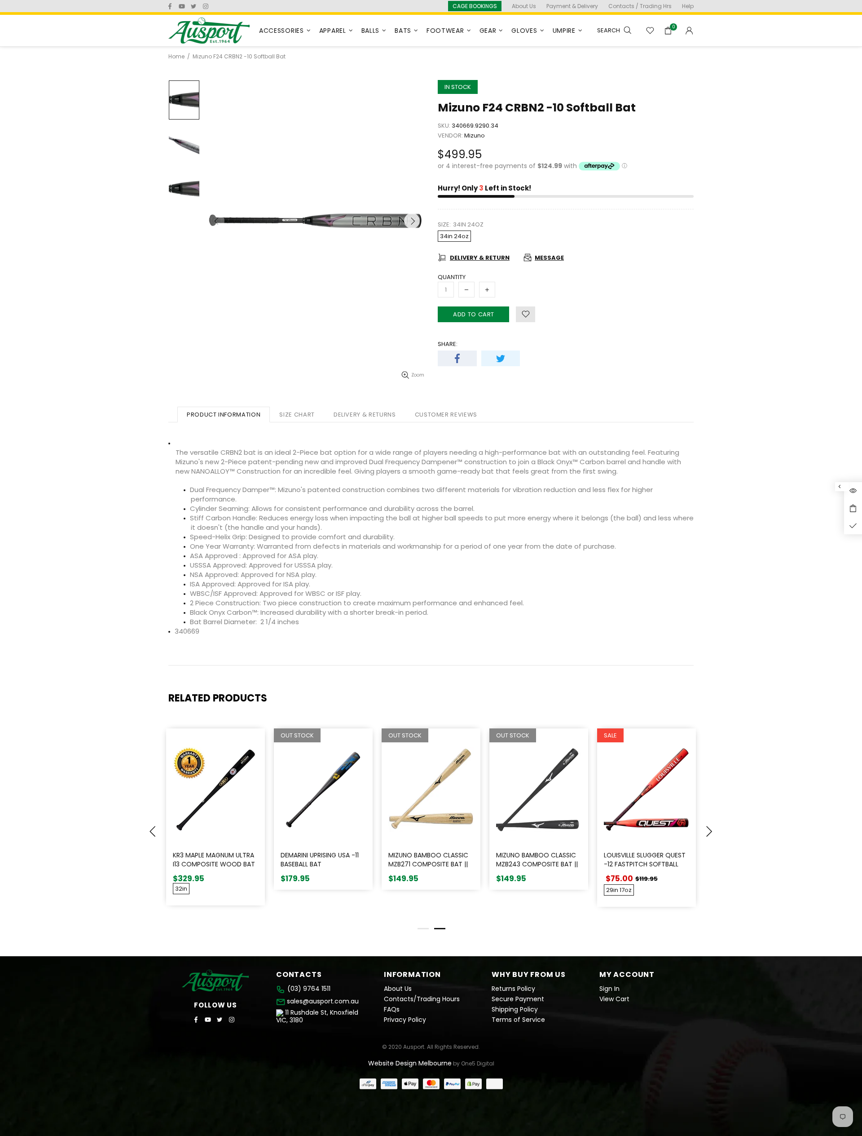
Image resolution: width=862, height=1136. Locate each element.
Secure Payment (518, 999)
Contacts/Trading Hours (422, 999)
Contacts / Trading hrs (640, 6)
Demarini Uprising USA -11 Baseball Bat (320, 860)
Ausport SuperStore (209, 31)
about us (524, 6)
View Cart (614, 999)
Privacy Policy (405, 1020)
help (688, 6)
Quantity (452, 277)
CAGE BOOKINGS (475, 6)
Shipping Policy (515, 1009)
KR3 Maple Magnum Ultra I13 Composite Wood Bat (214, 860)
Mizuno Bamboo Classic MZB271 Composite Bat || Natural (428, 864)
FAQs (392, 1009)
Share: (447, 344)
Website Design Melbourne (410, 1063)
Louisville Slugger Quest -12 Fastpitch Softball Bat (645, 864)
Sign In (609, 989)
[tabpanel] (646, 824)
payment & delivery (572, 6)
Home (176, 56)
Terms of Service (518, 1020)
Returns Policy (513, 989)
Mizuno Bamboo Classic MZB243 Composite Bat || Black (537, 864)
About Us (398, 989)
